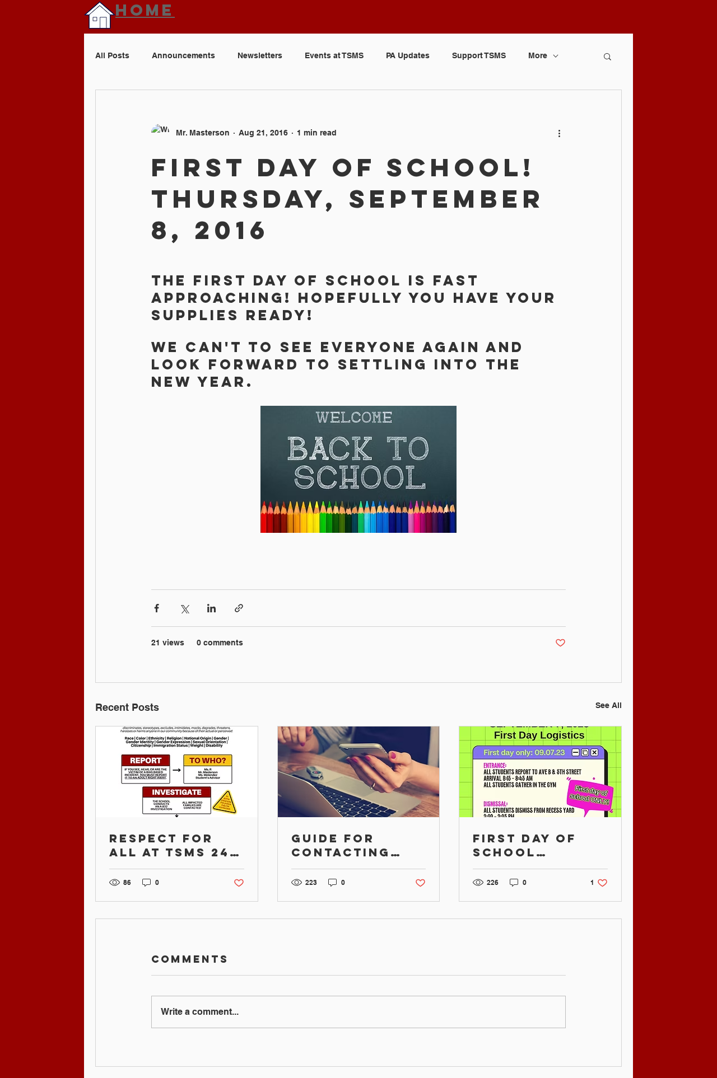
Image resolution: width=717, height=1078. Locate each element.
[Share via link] (239, 608)
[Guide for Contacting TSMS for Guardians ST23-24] (359, 772)
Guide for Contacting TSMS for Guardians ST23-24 (340, 845)
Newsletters (260, 55)
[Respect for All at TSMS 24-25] (177, 772)
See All (608, 705)
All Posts (112, 55)
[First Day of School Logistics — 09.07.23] (540, 772)
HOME (145, 10)
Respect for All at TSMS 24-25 (172, 845)
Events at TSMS (334, 55)
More (537, 55)
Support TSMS (479, 55)
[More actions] (559, 132)
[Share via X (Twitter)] (184, 608)
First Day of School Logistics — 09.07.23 (524, 845)
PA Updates (408, 55)
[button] (607, 55)
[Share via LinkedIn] (211, 608)
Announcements (183, 55)
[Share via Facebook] (156, 608)
